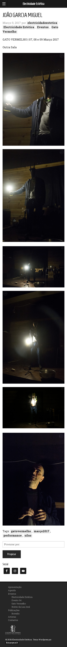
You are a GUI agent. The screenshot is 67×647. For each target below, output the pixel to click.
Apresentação (14, 587)
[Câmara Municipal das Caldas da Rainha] (13, 629)
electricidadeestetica (42, 23)
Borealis (16, 613)
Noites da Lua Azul (21, 606)
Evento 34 (16, 600)
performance (12, 535)
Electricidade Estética (33, 3)
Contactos (13, 620)
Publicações (14, 610)
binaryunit (12, 642)
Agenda (12, 590)
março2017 (41, 531)
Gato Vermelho (19, 603)
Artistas (12, 616)
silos (28, 535)
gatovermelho (21, 531)
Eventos (43, 27)
